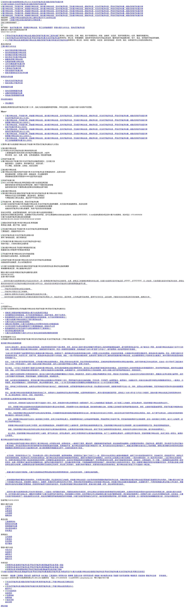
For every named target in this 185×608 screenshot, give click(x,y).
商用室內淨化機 (7, 77)
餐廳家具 (133, 575)
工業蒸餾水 (53, 575)
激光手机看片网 (16, 27)
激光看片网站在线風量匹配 (11, 343)
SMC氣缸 (44, 575)
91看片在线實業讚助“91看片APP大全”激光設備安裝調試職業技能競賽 (31, 333)
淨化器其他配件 (7, 99)
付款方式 (8, 550)
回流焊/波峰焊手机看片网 (14, 66)
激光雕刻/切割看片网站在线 (15, 55)
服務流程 (8, 515)
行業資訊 (8, 539)
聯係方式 (8, 559)
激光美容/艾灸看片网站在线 (15, 57)
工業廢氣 (19, 575)
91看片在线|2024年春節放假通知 (17, 322)
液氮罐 (97, 575)
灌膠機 (70, 575)
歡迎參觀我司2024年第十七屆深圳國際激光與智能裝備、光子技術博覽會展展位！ (36, 317)
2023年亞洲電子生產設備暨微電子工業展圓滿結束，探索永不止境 (30, 326)
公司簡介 (8, 506)
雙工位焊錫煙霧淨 (46, 27)
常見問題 (8, 541)
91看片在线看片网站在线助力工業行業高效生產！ (24, 319)
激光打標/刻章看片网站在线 (15, 50)
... (2, 303)
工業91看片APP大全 (8, 46)
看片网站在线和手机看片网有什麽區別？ (16, 439)
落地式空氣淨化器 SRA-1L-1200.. (17, 131)
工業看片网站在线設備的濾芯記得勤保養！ (25, 20)
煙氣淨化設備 (151, 575)
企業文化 (8, 509)
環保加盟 (27, 575)
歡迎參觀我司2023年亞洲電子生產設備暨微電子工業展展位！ (28, 328)
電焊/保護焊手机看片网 (14, 70)
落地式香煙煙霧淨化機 (13, 91)
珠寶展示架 (62, 575)
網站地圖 (4, 606)
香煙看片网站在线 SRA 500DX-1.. (17, 122)
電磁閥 (115, 575)
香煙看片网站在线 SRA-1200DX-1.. (18, 136)
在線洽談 (8, 556)
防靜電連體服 (124, 575)
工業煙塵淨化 (10, 521)
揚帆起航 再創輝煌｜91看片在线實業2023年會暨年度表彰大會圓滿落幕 (32, 324)
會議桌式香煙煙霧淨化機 (14, 95)
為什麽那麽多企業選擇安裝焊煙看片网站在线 (18, 399)
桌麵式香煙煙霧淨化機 (13, 93)
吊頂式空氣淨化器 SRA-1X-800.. (17, 118)
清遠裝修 (141, 575)
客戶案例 (8, 543)
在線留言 (8, 552)
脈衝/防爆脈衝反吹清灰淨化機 (16, 73)
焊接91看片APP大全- (62, 27)
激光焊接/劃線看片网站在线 (15, 52)
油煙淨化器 (36, 575)
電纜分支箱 (78, 575)
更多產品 (8, 530)
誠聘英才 (8, 554)
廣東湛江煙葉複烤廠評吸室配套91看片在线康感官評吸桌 (26, 313)
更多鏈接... (163, 575)
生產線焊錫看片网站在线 (14, 61)
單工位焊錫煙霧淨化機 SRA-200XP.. (18, 140)
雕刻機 (12, 575)
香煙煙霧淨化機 (7, 87)
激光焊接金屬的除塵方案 (14, 331)
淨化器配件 (9, 103)
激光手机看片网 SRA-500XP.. (16, 127)
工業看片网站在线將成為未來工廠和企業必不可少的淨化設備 (32, 18)
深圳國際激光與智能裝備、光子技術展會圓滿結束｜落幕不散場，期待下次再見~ (35, 315)
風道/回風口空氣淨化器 (14, 83)
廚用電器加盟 (88, 575)
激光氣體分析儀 (106, 575)
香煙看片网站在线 (31, 27)
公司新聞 (8, 513)
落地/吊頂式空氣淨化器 (14, 81)
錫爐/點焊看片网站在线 (14, 59)
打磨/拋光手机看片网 (13, 68)
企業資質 (8, 511)
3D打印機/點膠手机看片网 (15, 64)
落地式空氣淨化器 (78, 27)
